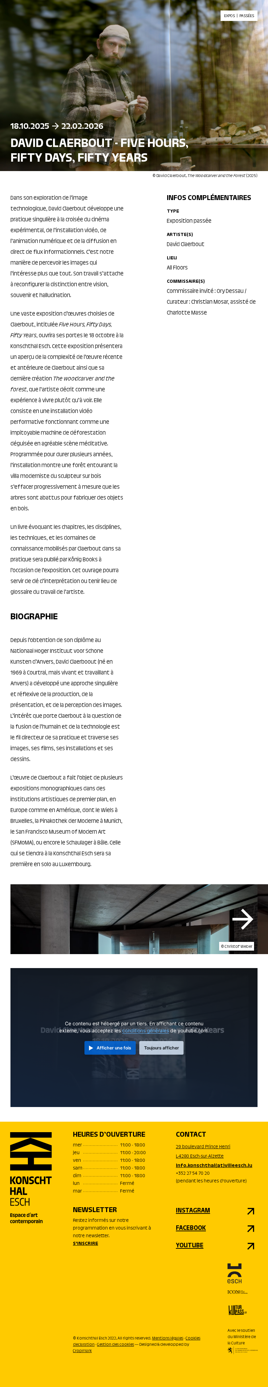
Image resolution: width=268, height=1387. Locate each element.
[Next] (242, 919)
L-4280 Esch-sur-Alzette (200, 1156)
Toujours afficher (161, 1047)
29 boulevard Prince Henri (203, 1147)
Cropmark (82, 1351)
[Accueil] (31, 1178)
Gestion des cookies (115, 1345)
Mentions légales (167, 1338)
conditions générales (145, 1030)
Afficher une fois (114, 1047)
